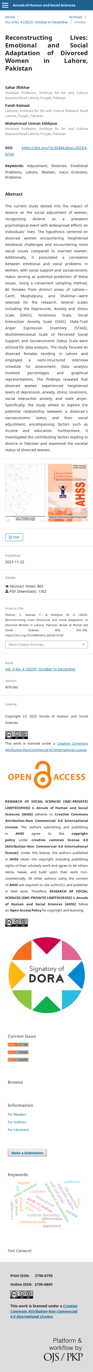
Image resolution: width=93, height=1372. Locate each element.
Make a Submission (27, 1152)
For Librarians (18, 1129)
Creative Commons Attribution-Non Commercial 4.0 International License (44, 1311)
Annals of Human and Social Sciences (44, 5)
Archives (75, 17)
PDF (15, 537)
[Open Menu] (5, 5)
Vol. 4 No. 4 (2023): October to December (36, 22)
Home (10, 17)
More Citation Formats (26, 644)
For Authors (17, 1122)
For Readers (17, 1114)
